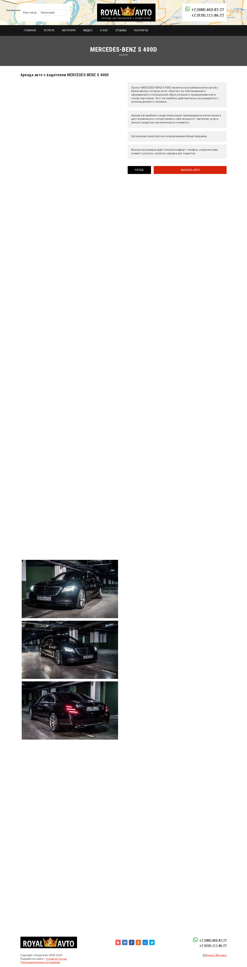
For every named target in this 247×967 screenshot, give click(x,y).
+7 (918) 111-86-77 (207, 15)
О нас (104, 30)
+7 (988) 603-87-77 (207, 9)
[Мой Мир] (145, 942)
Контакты (141, 30)
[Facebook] (131, 942)
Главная (30, 30)
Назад (139, 169)
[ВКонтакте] (124, 942)
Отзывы (121, 30)
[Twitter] (152, 942)
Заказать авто (190, 170)
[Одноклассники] (138, 942)
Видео (88, 30)
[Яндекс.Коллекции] (118, 942)
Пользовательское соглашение (40, 962)
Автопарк (69, 30)
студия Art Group (56, 958)
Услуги (49, 30)
